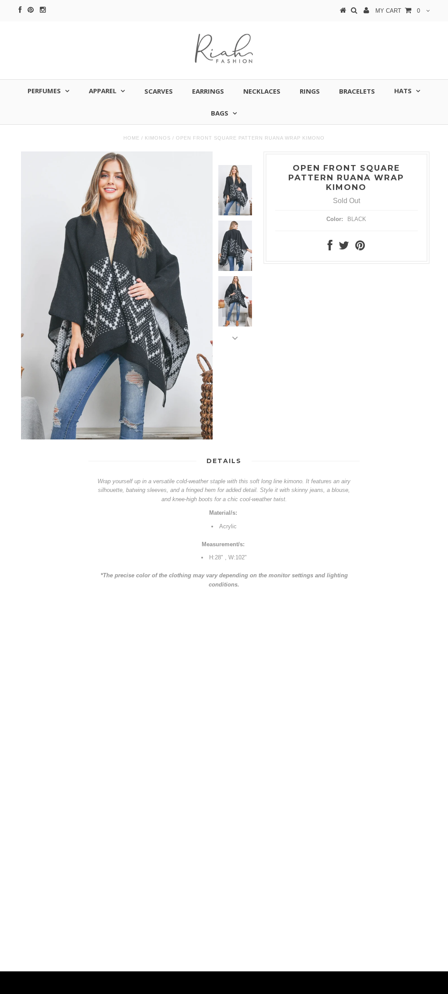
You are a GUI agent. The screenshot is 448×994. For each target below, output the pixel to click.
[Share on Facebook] (330, 247)
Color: (334, 219)
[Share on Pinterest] (360, 247)
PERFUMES (44, 90)
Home (131, 137)
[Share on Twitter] (344, 247)
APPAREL (102, 90)
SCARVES (158, 91)
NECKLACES (261, 91)
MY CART (397, 10)
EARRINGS (208, 91)
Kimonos (158, 137)
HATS (403, 90)
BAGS (219, 113)
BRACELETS (357, 91)
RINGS (310, 91)
